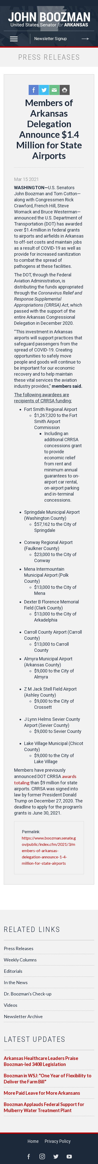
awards (69, 776)
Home (33, 1141)
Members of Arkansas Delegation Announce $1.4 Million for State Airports (49, 129)
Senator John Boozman (49, 18)
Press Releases (18, 948)
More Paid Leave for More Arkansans (42, 1093)
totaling (21, 782)
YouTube (69, 1156)
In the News (16, 982)
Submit (85, 39)
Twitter (44, 90)
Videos (10, 1005)
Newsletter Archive (23, 1016)
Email (54, 90)
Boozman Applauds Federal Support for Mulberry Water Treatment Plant (44, 1107)
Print (65, 90)
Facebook (34, 90)
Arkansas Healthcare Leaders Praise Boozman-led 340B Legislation (41, 1061)
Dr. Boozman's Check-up (28, 993)
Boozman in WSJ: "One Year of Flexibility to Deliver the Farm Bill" (47, 1078)
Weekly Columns (20, 959)
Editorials (13, 971)
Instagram (42, 1156)
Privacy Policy (58, 1141)
